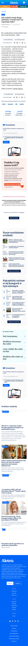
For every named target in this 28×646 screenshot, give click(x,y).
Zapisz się (6, 142)
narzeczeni (10, 104)
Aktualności (14, 591)
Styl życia (3, 11)
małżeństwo (5, 411)
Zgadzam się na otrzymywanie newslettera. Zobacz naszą (13, 137)
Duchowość (14, 595)
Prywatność (14, 641)
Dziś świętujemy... (10, 336)
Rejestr (5, 6)
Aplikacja (14, 603)
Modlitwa (22, 6)
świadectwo (5, 475)
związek (22, 104)
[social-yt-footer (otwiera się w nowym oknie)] (10, 621)
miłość (4, 104)
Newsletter (14, 601)
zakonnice (5, 446)
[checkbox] (3, 136)
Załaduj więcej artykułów (14, 271)
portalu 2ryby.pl (18, 89)
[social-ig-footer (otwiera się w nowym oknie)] (18, 621)
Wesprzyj (13, 6)
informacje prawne (14, 633)
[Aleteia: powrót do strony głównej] (14, 2)
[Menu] (4, 2)
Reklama (14, 609)
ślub (16, 104)
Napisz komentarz (14, 218)
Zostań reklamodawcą (14, 636)
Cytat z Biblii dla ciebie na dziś (13, 350)
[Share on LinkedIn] (17, 42)
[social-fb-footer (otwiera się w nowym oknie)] (12, 621)
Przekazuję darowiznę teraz (11, 184)
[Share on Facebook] (14, 42)
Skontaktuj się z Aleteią (14, 638)
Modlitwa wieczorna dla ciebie (12, 342)
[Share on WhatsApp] (24, 42)
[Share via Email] (22, 42)
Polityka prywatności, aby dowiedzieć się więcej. (13, 138)
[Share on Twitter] (19, 42)
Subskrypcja (14, 605)
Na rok (14, 616)
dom (4, 529)
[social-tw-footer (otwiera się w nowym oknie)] (15, 621)
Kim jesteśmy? (14, 631)
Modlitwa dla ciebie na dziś (13, 358)
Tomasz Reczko (16, 24)
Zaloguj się (22, 212)
